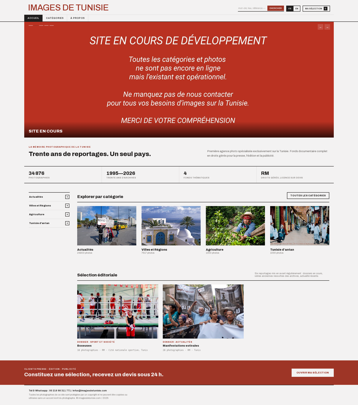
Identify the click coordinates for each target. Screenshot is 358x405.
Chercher (275, 8)
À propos (77, 18)
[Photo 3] (41, 25)
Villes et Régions (40, 205)
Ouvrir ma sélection (312, 372)
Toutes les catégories (308, 195)
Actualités (36, 197)
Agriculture (36, 214)
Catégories (55, 18)
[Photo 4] (46, 25)
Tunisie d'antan (39, 223)
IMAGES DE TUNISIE (68, 8)
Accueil (33, 18)
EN (296, 8)
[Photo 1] (31, 25)
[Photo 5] (52, 25)
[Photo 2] (36, 25)
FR (289, 8)
